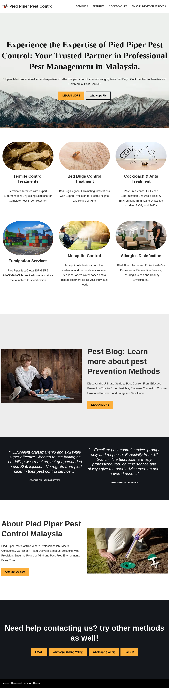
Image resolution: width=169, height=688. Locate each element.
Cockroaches (118, 6)
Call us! (129, 652)
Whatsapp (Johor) (104, 652)
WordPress (33, 683)
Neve (5, 683)
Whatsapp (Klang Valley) (68, 652)
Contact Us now (15, 571)
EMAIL (39, 652)
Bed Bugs (82, 6)
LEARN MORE (71, 95)
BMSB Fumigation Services (149, 6)
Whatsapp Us (98, 95)
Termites (98, 6)
